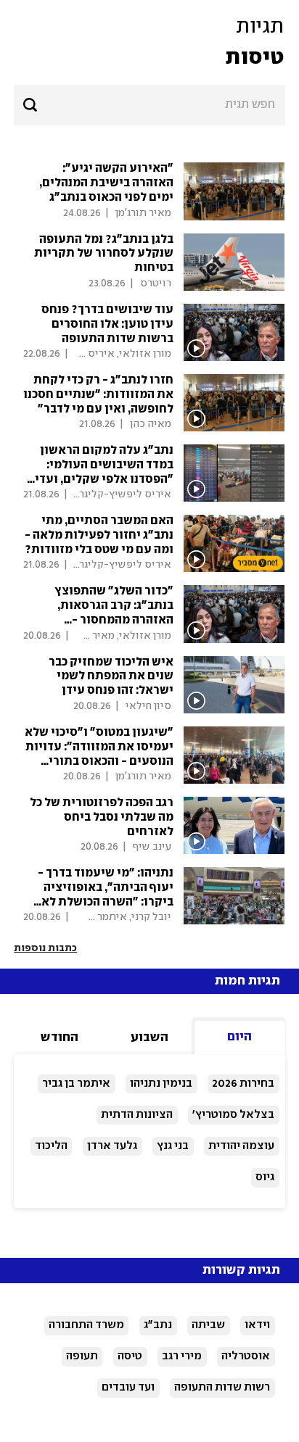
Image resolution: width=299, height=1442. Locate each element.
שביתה (208, 1324)
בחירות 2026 (243, 1083)
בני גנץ (173, 1145)
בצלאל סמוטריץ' (233, 1114)
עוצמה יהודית (241, 1145)
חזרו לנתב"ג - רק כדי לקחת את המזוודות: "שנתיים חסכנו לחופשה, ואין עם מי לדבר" (98, 395)
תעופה (82, 1356)
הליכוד (51, 1145)
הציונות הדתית (137, 1114)
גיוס (264, 1177)
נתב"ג (158, 1324)
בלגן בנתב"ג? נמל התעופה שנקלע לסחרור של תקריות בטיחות (103, 254)
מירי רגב (182, 1356)
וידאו (257, 1324)
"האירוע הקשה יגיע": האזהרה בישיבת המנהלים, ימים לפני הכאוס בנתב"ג (106, 183)
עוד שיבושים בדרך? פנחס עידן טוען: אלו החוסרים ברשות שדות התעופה (107, 324)
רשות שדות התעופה (222, 1387)
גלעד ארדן (112, 1145)
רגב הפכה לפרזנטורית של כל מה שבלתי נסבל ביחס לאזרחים (101, 817)
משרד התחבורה (86, 1324)
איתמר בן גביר (76, 1083)
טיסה (130, 1356)
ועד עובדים (128, 1387)
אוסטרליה (245, 1356)
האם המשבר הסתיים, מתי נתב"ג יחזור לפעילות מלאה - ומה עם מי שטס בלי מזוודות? (99, 535)
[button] (149, 42)
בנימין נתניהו (161, 1083)
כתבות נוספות (45, 948)
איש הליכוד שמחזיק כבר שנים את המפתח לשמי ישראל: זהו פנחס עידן (111, 677)
